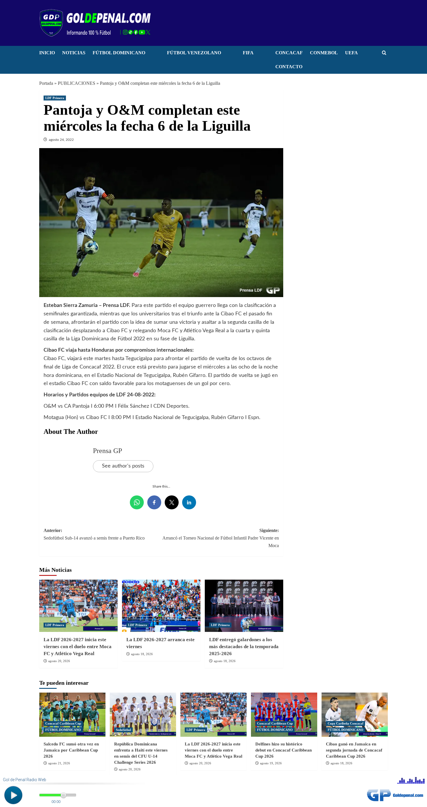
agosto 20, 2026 (59, 661)
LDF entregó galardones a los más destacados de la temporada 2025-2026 (244, 646)
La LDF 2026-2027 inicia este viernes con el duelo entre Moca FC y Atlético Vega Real (78, 646)
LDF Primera (54, 98)
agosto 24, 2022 (61, 139)
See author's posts (123, 466)
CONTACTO (288, 66)
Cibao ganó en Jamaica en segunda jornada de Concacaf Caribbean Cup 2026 (354, 750)
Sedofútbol (123, 729)
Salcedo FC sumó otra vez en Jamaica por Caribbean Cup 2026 (71, 750)
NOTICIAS (73, 52)
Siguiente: (220, 538)
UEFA (351, 52)
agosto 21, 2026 (59, 763)
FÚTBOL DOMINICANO (119, 52)
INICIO (47, 52)
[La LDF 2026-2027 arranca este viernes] (161, 606)
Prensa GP (107, 450)
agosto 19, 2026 (271, 763)
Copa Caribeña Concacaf (345, 723)
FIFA (248, 52)
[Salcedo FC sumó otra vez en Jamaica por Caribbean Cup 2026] (72, 715)
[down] (152, 54)
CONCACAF (289, 52)
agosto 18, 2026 (142, 654)
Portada (46, 83)
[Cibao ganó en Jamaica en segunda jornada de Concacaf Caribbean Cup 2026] (355, 715)
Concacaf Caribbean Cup (63, 723)
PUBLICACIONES (76, 83)
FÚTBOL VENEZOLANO (194, 52)
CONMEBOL (324, 52)
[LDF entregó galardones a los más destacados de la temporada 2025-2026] (244, 606)
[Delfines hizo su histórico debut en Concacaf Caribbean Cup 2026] (284, 715)
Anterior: (94, 534)
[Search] (384, 53)
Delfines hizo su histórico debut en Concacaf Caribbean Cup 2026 (283, 750)
